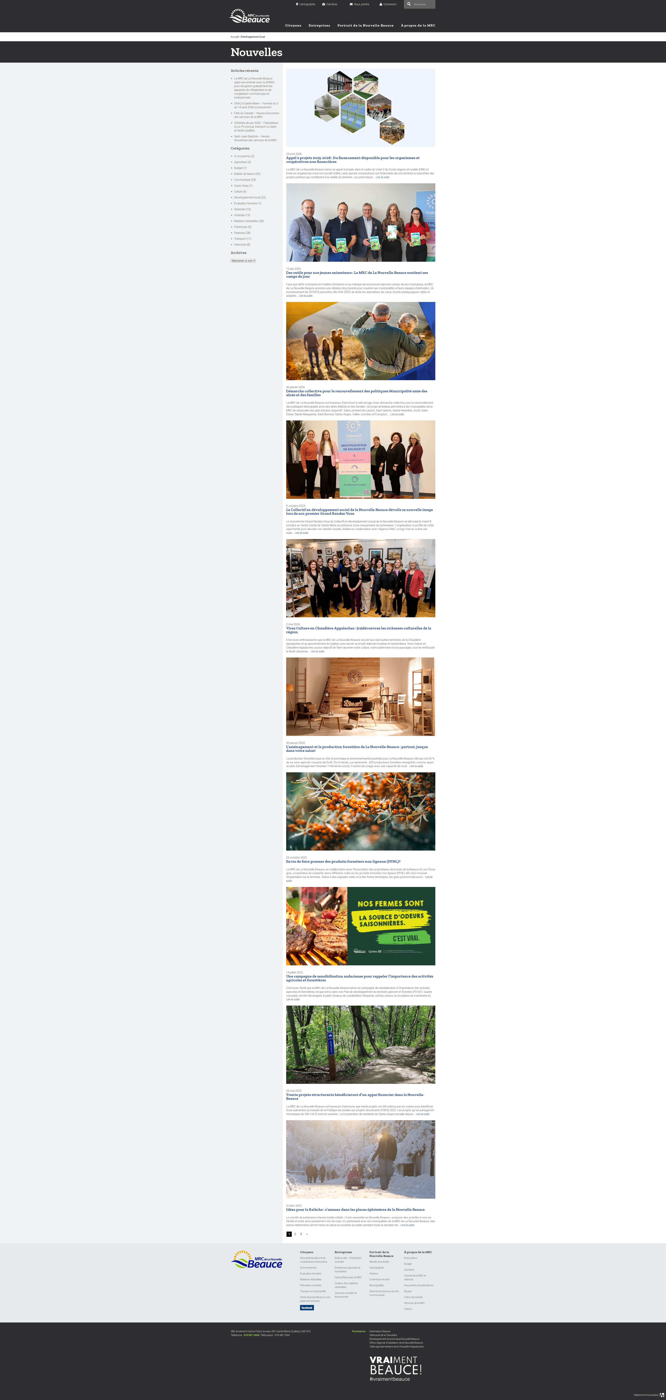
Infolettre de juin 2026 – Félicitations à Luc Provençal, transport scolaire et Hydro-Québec (256, 126)
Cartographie (307, 4)
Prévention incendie (310, 1285)
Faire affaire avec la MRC (348, 1277)
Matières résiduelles (246, 221)
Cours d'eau (241, 185)
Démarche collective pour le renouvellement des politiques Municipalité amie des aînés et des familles (356, 393)
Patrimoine (240, 227)
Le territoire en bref (379, 1279)
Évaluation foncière (245, 203)
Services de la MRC (414, 1303)
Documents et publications (418, 1285)
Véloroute (240, 244)
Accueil (235, 36)
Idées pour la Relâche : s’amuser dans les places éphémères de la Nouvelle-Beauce (355, 1209)
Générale (239, 209)
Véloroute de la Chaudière (383, 1335)
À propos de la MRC (418, 25)
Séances (239, 232)
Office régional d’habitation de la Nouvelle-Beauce (396, 1342)
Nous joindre (363, 4)
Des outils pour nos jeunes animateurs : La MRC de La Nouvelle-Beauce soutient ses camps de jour (357, 274)
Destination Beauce (379, 1331)
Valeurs (408, 1309)
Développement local (247, 197)
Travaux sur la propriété (313, 1291)
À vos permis (242, 156)
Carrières (334, 4)
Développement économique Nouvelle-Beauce (394, 1339)
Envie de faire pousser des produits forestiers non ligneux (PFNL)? (343, 861)
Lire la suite (382, 177)
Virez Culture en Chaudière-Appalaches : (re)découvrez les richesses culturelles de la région (358, 630)
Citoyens (293, 25)
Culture (238, 191)
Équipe (407, 1291)
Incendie (239, 215)
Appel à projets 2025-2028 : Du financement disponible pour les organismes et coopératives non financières (353, 159)
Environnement (308, 1267)
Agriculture (240, 162)
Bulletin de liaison (244, 174)
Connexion (391, 4)
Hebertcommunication (646, 1395)
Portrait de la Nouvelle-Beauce (366, 25)
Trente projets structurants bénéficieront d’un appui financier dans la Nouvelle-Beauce (355, 1096)
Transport (240, 238)
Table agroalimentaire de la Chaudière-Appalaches (396, 1346)
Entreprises (319, 25)
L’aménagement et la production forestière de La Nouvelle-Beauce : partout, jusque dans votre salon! (357, 748)
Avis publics (410, 1258)
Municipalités (376, 1285)
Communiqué (242, 179)
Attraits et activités (379, 1261)
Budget (238, 168)
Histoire (373, 1273)
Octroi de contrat (413, 1297)
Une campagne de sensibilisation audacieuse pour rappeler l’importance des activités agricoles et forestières (359, 978)
